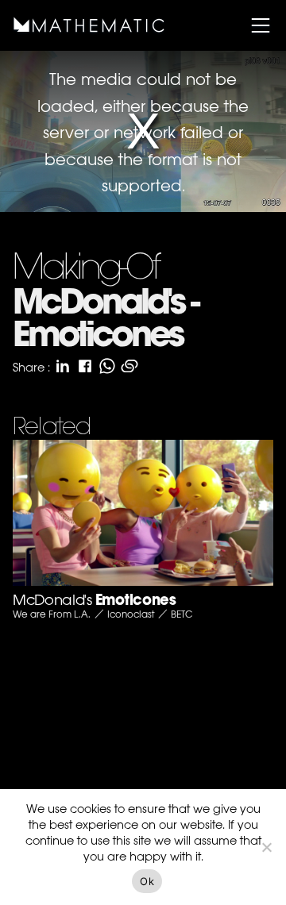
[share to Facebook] (85, 365)
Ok (147, 881)
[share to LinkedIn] (62, 365)
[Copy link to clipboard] (129, 365)
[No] (266, 847)
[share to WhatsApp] (107, 365)
